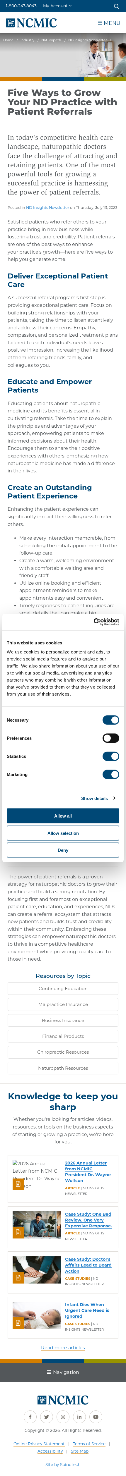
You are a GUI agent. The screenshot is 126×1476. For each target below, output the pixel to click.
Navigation (66, 1372)
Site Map (79, 1451)
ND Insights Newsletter (47, 207)
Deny (63, 850)
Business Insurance (63, 1020)
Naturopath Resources (63, 1068)
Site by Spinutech (63, 1464)
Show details (94, 798)
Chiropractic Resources (63, 1052)
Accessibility (50, 1451)
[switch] (111, 738)
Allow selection (63, 832)
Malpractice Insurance (63, 1004)
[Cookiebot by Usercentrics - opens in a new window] (93, 622)
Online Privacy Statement (39, 1443)
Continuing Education (63, 988)
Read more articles (63, 1348)
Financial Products (63, 1036)
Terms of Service (89, 1443)
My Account (55, 5)
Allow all (63, 815)
